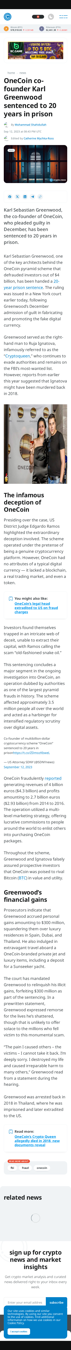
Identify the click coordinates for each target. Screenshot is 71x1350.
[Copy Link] (40, 197)
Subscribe (56, 1302)
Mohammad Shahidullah (30, 124)
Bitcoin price (19, 28)
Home (11, 73)
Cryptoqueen (17, 356)
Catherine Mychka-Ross (39, 138)
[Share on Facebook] (10, 197)
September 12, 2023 (18, 767)
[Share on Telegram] (32, 197)
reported (53, 778)
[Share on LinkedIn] (25, 197)
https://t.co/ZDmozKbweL (31, 753)
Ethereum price (53, 28)
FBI (12, 1168)
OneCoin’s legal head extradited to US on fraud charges (36, 607)
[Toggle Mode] (51, 17)
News (23, 73)
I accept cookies (18, 1331)
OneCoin (42, 1168)
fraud (25, 1168)
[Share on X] (17, 197)
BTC (22, 877)
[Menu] (63, 16)
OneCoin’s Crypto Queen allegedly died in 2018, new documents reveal (37, 1140)
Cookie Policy (16, 1323)
